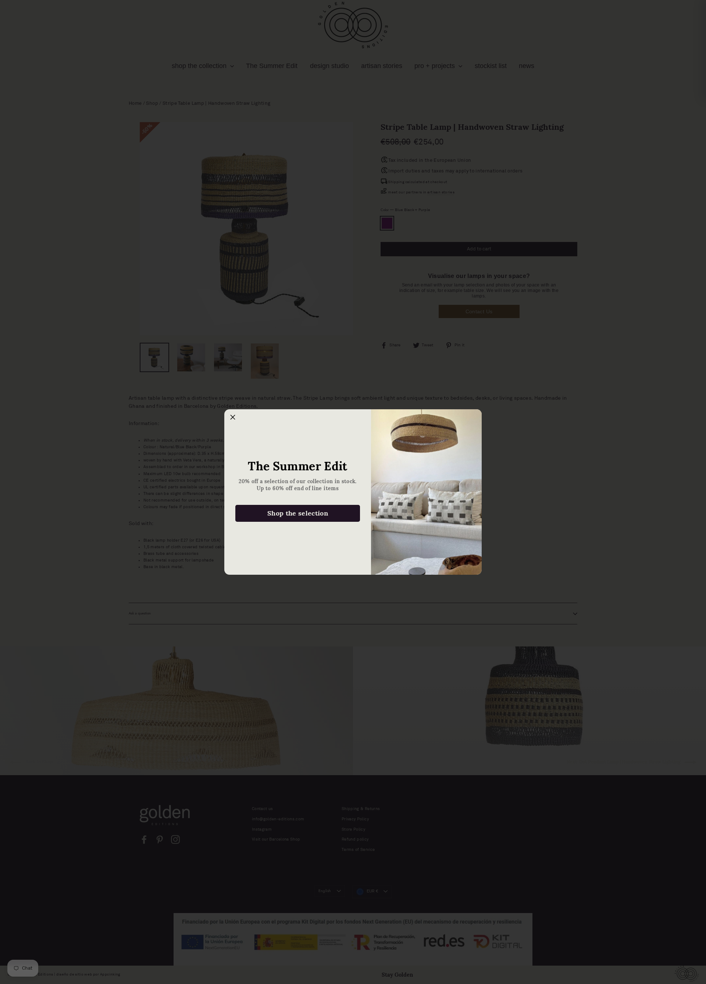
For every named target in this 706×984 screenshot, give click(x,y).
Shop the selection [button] (297, 513)
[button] (233, 418)
